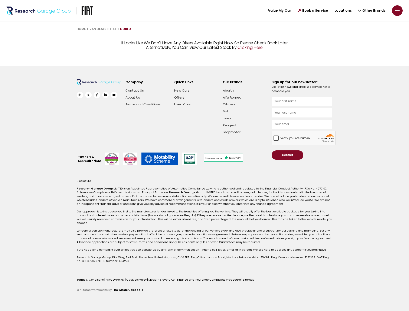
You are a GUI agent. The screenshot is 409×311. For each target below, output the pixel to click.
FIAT (113, 29)
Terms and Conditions (143, 104)
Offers (179, 97)
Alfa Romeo (232, 97)
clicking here (250, 47)
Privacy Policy (115, 280)
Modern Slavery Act (162, 280)
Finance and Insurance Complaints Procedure (209, 280)
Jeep (227, 118)
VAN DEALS (97, 29)
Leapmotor (232, 132)
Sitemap (249, 280)
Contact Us (134, 90)
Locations (343, 10)
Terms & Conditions (90, 280)
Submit (287, 155)
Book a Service (315, 10)
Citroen (229, 104)
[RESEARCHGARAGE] (38, 10)
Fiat (226, 111)
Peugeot (230, 125)
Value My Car (279, 10)
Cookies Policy (136, 280)
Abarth (228, 90)
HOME (81, 29)
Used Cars (182, 104)
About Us (132, 97)
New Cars (181, 90)
